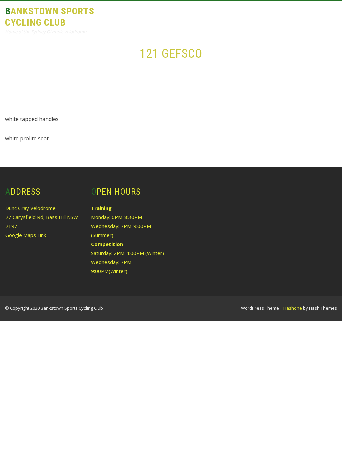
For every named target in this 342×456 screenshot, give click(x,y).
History (258, 15)
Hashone (292, 308)
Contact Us (126, 45)
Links (287, 15)
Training (152, 15)
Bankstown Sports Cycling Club (49, 17)
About (119, 15)
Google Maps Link (25, 235)
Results (187, 15)
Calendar (222, 15)
